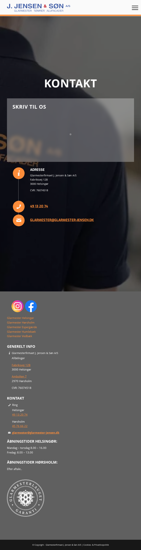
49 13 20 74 (39, 206)
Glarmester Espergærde (22, 327)
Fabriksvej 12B (21, 365)
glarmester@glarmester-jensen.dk (62, 220)
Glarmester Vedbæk (19, 336)
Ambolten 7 (19, 376)
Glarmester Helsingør (20, 318)
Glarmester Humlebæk (21, 331)
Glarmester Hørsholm (21, 322)
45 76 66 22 (20, 426)
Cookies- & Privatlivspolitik (96, 544)
